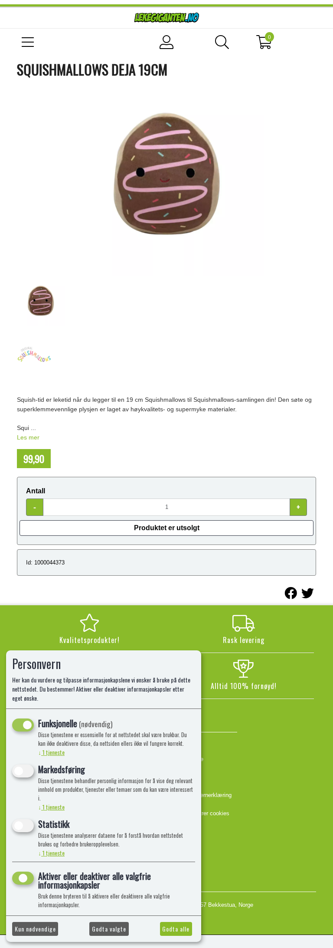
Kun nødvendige (35, 928)
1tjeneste (51, 752)
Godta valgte (109, 928)
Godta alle (175, 928)
